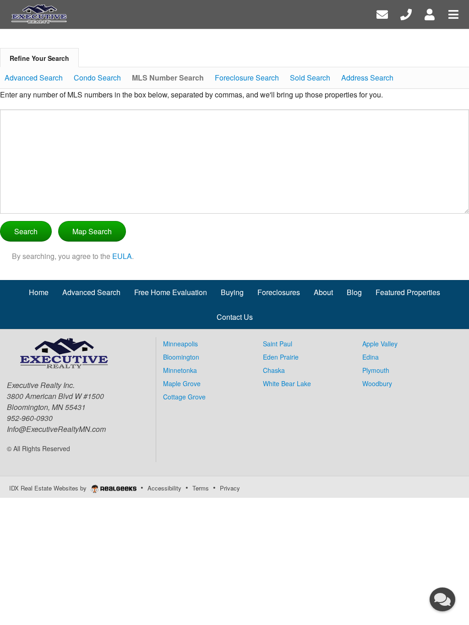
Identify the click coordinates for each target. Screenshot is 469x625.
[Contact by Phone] (406, 13)
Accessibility (164, 488)
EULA (122, 256)
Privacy (230, 488)
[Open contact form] (382, 13)
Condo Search (97, 77)
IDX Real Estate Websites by (48, 488)
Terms (200, 488)
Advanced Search (34, 77)
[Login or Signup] (430, 13)
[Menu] (453, 13)
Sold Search (310, 77)
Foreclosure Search (247, 77)
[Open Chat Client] (442, 599)
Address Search (367, 77)
